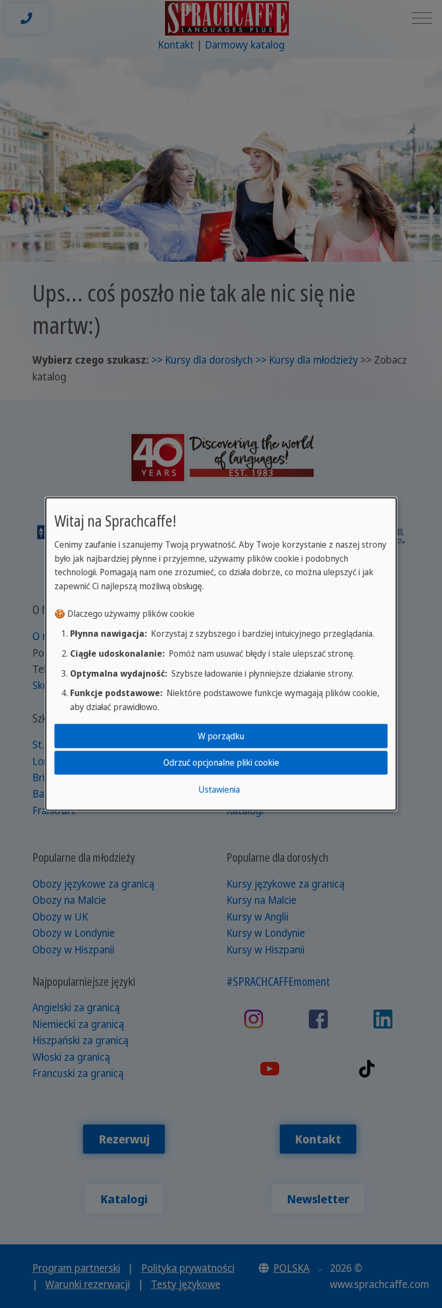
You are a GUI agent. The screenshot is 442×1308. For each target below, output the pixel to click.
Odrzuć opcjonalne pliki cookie (221, 762)
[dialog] (221, 654)
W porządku (221, 736)
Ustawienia (219, 789)
